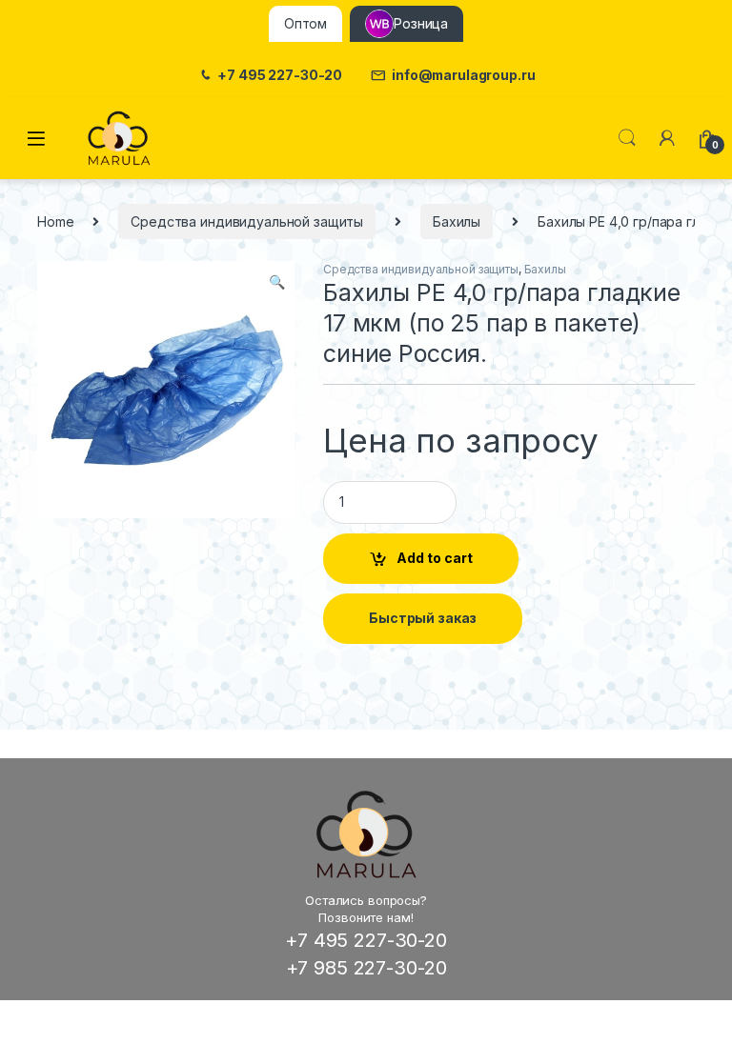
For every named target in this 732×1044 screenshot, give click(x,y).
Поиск (627, 138)
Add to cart (434, 558)
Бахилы (456, 221)
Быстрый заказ (423, 618)
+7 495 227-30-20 (279, 75)
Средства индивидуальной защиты (247, 221)
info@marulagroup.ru (463, 75)
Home (55, 221)
